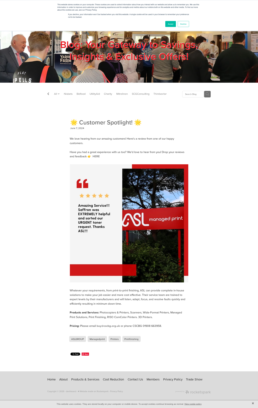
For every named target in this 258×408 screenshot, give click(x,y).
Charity (108, 94)
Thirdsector (160, 94)
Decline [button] (183, 24)
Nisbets (68, 94)
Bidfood (81, 94)
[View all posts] (48, 94)
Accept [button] (170, 24)
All (56, 94)
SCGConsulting (140, 94)
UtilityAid (95, 94)
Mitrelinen (122, 94)
